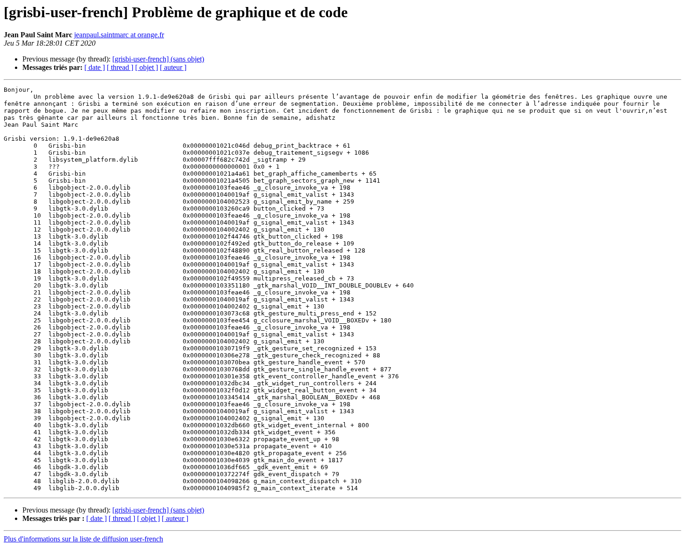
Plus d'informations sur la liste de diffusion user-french (83, 539)
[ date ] (94, 67)
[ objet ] (146, 67)
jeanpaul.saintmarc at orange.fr (119, 35)
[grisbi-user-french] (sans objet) (158, 59)
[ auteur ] (173, 67)
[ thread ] (120, 67)
